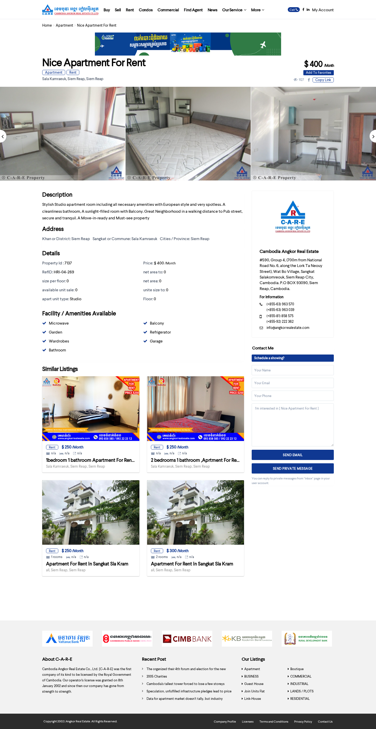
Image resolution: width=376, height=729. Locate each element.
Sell (118, 9)
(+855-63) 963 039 (280, 309)
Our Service (232, 9)
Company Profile (225, 721)
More (255, 9)
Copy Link (323, 80)
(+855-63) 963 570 (280, 304)
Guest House (253, 684)
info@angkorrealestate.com (288, 327)
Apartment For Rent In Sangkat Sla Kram (87, 563)
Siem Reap (76, 78)
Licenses (247, 721)
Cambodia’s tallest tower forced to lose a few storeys (186, 684)
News (212, 9)
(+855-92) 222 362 (280, 321)
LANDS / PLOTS (302, 691)
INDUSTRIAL (299, 684)
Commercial (168, 9)
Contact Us (325, 721)
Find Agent (193, 9)
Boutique (297, 669)
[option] (188, 134)
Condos (146, 9)
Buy (107, 9)
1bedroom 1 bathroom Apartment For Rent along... (97, 460)
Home (47, 25)
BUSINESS (251, 676)
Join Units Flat (254, 691)
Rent (130, 9)
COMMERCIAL (301, 676)
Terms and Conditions (273, 721)
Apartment (64, 25)
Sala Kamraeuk (54, 78)
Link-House (252, 698)
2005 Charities (157, 676)
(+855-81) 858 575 (280, 316)
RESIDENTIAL (300, 698)
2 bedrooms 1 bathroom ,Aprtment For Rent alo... (201, 460)
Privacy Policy (303, 721)
